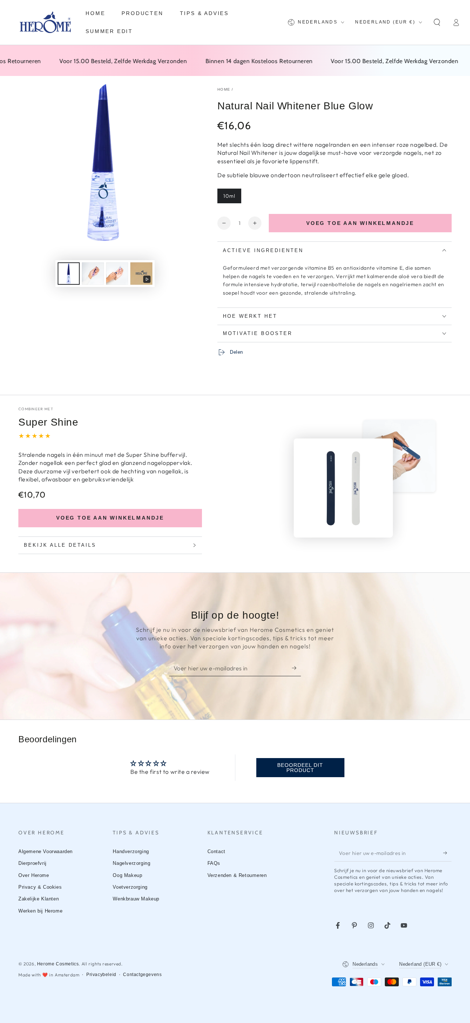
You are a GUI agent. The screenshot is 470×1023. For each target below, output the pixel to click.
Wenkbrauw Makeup (136, 899)
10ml (229, 196)
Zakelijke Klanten (38, 899)
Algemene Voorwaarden (45, 851)
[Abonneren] (296, 668)
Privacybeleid (101, 974)
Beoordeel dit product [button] (300, 767)
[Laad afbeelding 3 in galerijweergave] (117, 273)
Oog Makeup (127, 875)
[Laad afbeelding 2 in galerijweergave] (93, 273)
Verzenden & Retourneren (237, 875)
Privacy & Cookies (40, 887)
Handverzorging (131, 851)
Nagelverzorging (131, 863)
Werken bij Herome (40, 911)
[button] (436, 22)
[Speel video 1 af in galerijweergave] (141, 273)
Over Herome (33, 875)
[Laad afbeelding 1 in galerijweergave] (69, 273)
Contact (216, 851)
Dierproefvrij (32, 863)
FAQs (213, 863)
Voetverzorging (130, 887)
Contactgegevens (142, 974)
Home (223, 89)
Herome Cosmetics (58, 963)
